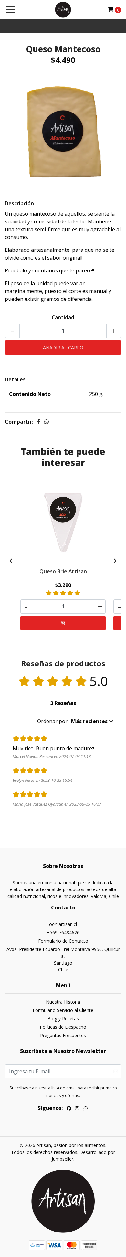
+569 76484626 (63, 932)
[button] (75, 721)
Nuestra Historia (63, 1002)
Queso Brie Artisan (63, 571)
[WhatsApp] (86, 1109)
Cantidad (63, 317)
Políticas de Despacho (63, 1027)
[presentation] (11, 560)
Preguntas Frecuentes (63, 1035)
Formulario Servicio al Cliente (63, 1010)
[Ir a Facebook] (69, 1109)
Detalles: (16, 379)
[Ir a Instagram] (77, 1109)
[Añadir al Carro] (63, 623)
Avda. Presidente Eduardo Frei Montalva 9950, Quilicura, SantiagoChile (63, 959)
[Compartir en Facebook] (38, 421)
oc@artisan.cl (63, 924)
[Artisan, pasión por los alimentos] (63, 9)
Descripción (19, 203)
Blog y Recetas (63, 1019)
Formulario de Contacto (63, 941)
